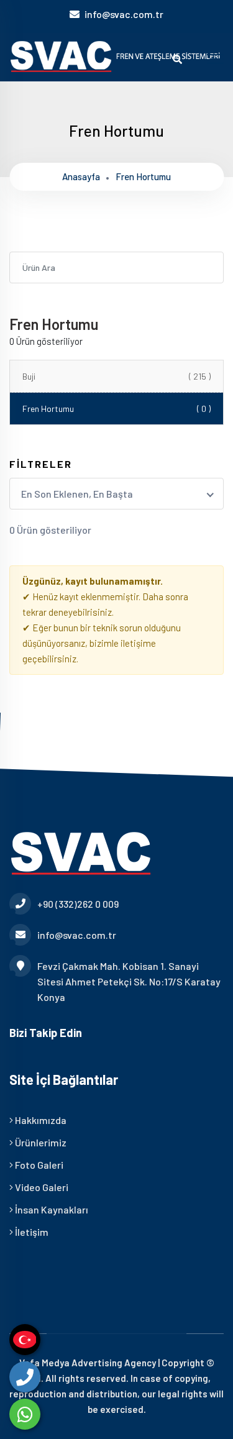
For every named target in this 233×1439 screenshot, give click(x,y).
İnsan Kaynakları (50, 1209)
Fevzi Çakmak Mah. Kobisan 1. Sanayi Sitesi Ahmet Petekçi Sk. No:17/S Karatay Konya (129, 981)
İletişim (30, 1232)
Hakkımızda (39, 1120)
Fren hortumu (143, 176)
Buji (116, 376)
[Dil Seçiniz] (24, 1339)
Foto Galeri (38, 1165)
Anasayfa (81, 176)
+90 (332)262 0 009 (78, 904)
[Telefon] (24, 1376)
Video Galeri (40, 1187)
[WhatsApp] (24, 1414)
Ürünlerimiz (39, 1142)
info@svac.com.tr (124, 14)
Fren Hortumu (116, 408)
